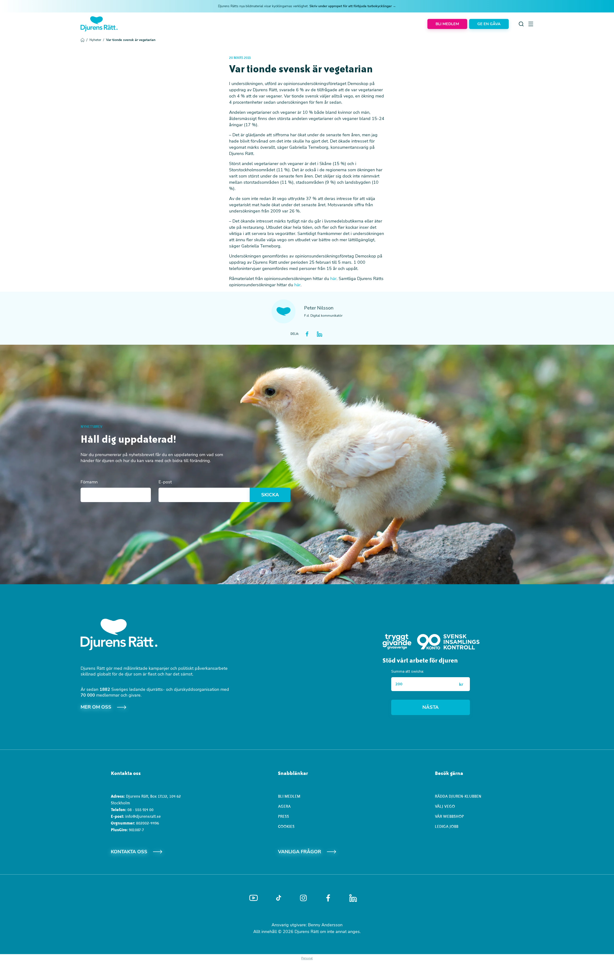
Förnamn (89, 482)
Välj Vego (445, 806)
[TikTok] (278, 898)
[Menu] (531, 24)
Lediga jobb (446, 826)
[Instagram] (303, 898)
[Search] (521, 24)
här (333, 278)
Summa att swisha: (407, 671)
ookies (287, 826)
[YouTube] (253, 898)
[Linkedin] (353, 898)
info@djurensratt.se (143, 816)
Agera (284, 806)
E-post (165, 482)
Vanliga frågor (299, 851)
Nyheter (96, 40)
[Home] (99, 23)
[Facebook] (328, 898)
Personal (307, 958)
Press (283, 816)
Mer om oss (96, 707)
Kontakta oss (129, 851)
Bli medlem (289, 796)
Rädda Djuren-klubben (458, 796)
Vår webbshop (449, 816)
